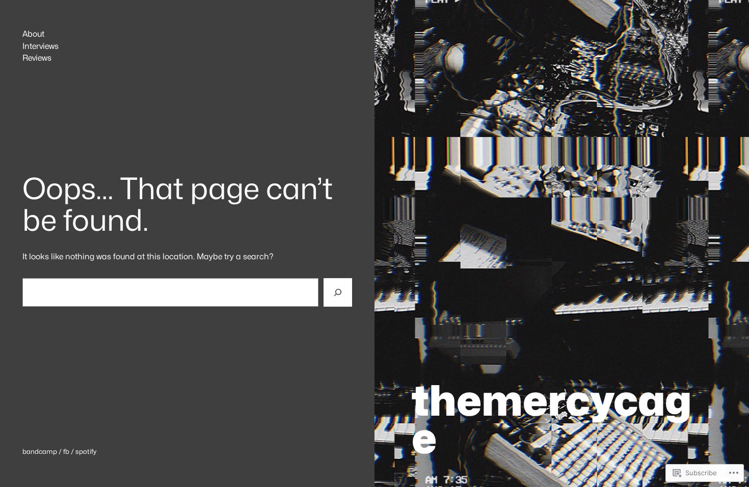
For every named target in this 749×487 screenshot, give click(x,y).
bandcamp (39, 451)
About (33, 34)
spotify (85, 451)
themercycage (551, 419)
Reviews (36, 58)
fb (66, 451)
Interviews (40, 46)
